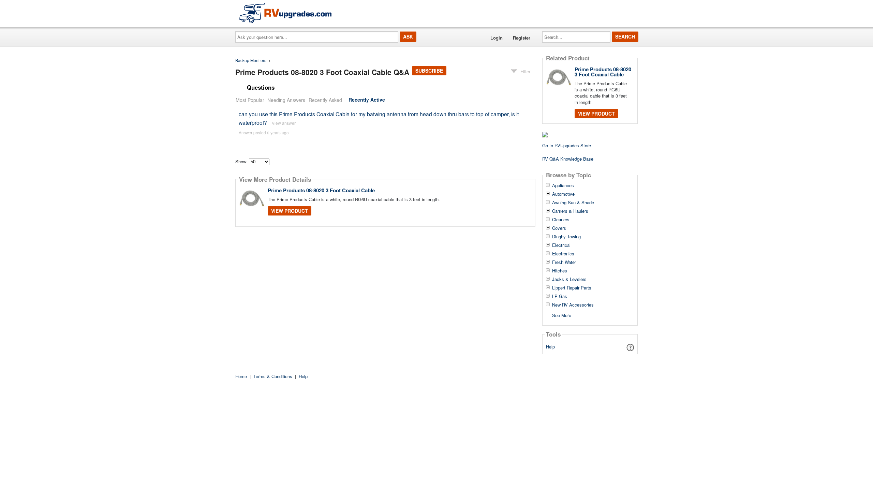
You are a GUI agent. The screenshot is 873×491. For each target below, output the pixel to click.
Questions (261, 87)
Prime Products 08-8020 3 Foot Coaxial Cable (321, 190)
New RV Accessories (573, 304)
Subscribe (429, 70)
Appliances (563, 185)
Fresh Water (564, 262)
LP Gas (559, 296)
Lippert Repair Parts (571, 287)
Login (496, 37)
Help (550, 346)
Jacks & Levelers (569, 279)
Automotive (563, 194)
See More (561, 315)
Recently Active (367, 99)
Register (521, 37)
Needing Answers (286, 99)
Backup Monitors (250, 60)
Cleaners (560, 219)
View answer (284, 123)
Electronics (563, 253)
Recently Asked (325, 99)
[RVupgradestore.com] (285, 13)
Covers (559, 228)
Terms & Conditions (272, 376)
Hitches (559, 270)
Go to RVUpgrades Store (566, 145)
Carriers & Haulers (570, 211)
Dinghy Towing (566, 236)
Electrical (561, 245)
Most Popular (250, 99)
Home (241, 376)
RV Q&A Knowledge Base (567, 158)
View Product (289, 210)
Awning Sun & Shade (573, 202)
